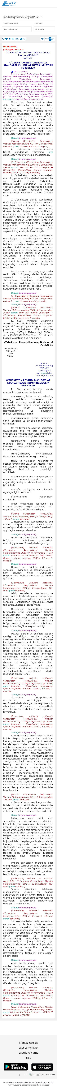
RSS (28, 1057)
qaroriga (8, 99)
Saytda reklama (28, 1052)
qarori (16, 146)
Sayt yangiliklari (28, 1047)
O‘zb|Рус (52, 39)
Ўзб (48, 38)
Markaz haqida (28, 1042)
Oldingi (15, 138)
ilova (50, 152)
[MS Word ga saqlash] (21, 39)
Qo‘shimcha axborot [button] (11, 29)
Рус (46, 38)
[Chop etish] (24, 39)
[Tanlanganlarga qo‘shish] (3, 39)
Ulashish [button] (41, 29)
